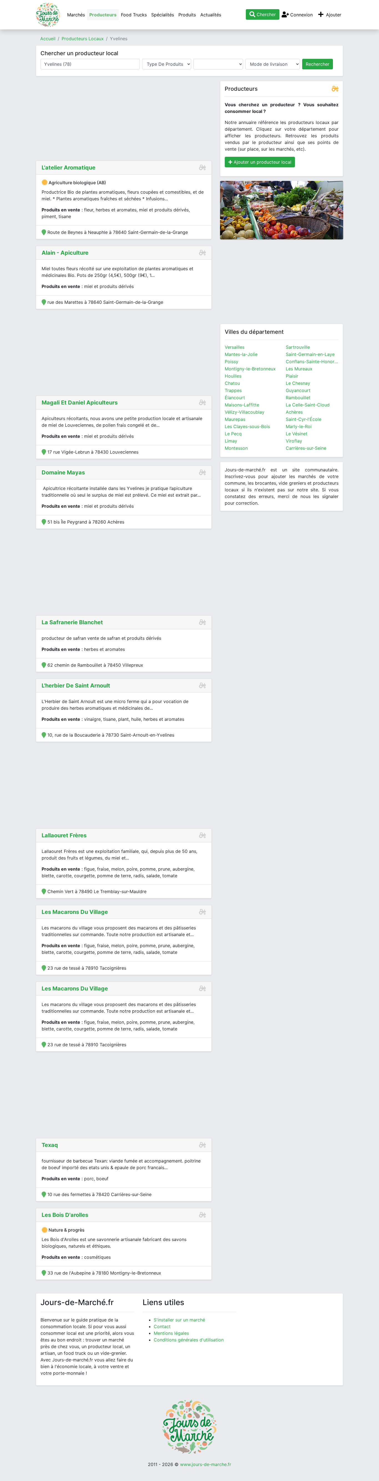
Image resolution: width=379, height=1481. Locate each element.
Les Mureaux (299, 368)
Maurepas (235, 419)
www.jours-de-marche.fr (205, 1464)
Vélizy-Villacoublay (244, 412)
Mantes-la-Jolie (241, 354)
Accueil (47, 38)
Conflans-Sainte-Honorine (312, 361)
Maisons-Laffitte (242, 405)
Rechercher (317, 64)
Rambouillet (298, 397)
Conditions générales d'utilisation (189, 1340)
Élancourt (235, 397)
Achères (294, 412)
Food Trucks (134, 14)
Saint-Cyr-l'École (303, 419)
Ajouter (333, 14)
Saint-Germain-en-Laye (310, 354)
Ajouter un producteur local (261, 162)
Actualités (210, 14)
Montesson (236, 448)
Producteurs (103, 14)
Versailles (234, 347)
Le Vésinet (296, 433)
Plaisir (292, 376)
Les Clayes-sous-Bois (247, 426)
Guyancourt (298, 390)
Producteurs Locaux (83, 38)
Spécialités (162, 14)
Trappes (233, 390)
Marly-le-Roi (299, 426)
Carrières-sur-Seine (306, 448)
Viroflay (294, 441)
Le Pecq (233, 433)
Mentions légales (171, 1333)
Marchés (76, 14)
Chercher (265, 14)
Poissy (231, 361)
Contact (162, 1326)
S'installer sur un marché (179, 1320)
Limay (231, 441)
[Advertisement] (124, 119)
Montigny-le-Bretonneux (250, 368)
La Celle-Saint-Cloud (308, 405)
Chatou (232, 383)
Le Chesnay (298, 383)
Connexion (301, 14)
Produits (187, 14)
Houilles (233, 376)
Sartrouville (298, 347)
